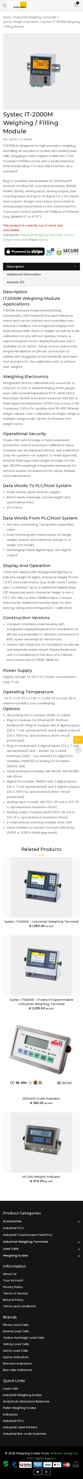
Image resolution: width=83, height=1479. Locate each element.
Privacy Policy (13, 1287)
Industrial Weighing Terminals (35, 17)
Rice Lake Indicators (17, 1370)
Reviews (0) (16, 282)
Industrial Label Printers (20, 1427)
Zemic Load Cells (15, 1351)
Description (15, 267)
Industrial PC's (13, 1228)
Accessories (12, 1221)
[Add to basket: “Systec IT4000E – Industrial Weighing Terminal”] (77, 909)
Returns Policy (13, 1300)
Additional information (24, 274)
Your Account (13, 1280)
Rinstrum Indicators (17, 1364)
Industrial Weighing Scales (22, 1395)
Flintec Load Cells (16, 1325)
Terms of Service (15, 1293)
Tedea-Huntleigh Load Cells (23, 1338)
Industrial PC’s (13, 1421)
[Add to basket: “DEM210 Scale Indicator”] (77, 1086)
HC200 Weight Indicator (41, 1177)
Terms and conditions (19, 1306)
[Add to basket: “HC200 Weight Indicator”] (77, 1164)
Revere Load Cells (16, 1331)
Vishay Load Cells (16, 1344)
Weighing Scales (15, 1256)
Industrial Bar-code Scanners (24, 1434)
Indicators (10, 1414)
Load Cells (11, 1249)
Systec (44, 240)
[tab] (41, 267)
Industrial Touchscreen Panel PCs (27, 1235)
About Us (10, 1274)
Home (7, 17)
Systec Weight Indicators (21, 22)
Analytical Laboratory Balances (26, 1401)
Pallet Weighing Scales (19, 1408)
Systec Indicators (16, 1357)
